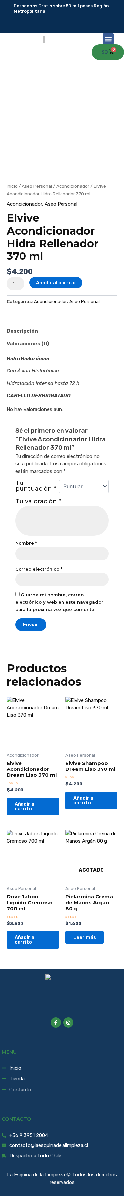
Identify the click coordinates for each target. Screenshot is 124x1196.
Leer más (84, 937)
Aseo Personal (37, 186)
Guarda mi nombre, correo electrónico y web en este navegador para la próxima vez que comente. (59, 602)
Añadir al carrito (56, 283)
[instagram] (71, 19)
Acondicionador (72, 186)
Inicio (12, 186)
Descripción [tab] (22, 331)
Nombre (26, 543)
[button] (108, 38)
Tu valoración (38, 501)
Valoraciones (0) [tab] (28, 344)
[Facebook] (67, 19)
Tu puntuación (35, 486)
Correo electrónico (38, 569)
